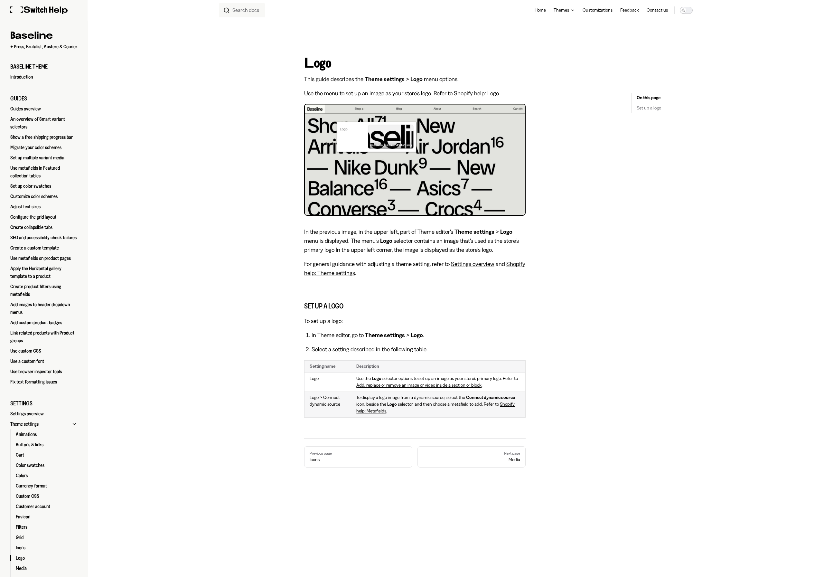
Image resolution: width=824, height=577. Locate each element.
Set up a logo (649, 108)
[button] (43, 66)
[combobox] (242, 10)
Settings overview (472, 264)
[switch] (686, 10)
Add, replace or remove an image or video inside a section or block (419, 385)
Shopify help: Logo (476, 93)
